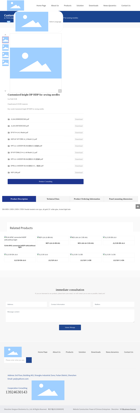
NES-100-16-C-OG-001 (86, 243)
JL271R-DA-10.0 (20, 260)
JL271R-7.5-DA (118, 260)
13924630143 (16, 392)
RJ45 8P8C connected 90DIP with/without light (19, 246)
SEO (121, 409)
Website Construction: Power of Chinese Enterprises (91, 409)
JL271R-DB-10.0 (119, 243)
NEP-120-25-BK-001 (53, 243)
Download (79, 119)
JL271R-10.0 (53, 260)
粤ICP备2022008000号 (56, 409)
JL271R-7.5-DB (85, 260)
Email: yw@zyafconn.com (18, 378)
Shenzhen (115, 409)
